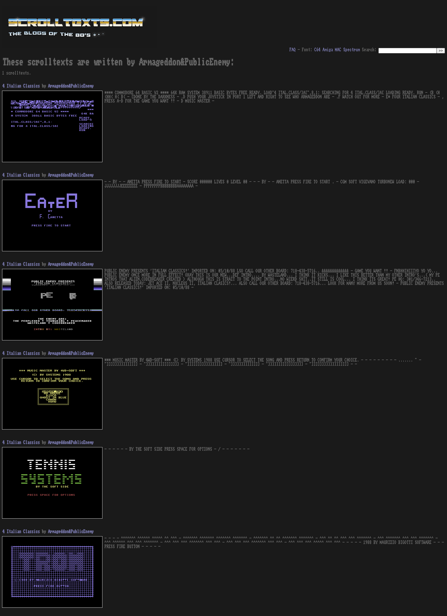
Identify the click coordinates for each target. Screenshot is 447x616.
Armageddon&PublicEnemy (71, 86)
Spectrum (351, 50)
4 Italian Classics (21, 86)
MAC (338, 50)
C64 (317, 50)
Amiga (328, 50)
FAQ (292, 50)
